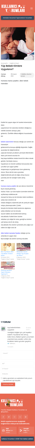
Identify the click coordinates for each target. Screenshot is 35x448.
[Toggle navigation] (31, 8)
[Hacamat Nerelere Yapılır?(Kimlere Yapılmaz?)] (8, 265)
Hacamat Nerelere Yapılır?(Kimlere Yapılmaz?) (6, 272)
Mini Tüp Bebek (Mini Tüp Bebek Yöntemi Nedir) (7, 253)
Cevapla (10, 347)
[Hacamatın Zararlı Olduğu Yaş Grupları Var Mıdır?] (23, 247)
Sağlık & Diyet (14, 63)
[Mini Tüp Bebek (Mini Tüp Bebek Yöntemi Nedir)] (8, 247)
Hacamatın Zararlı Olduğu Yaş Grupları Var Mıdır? (23, 253)
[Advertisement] (17, 103)
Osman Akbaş (3, 75)
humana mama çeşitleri (8, 186)
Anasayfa (4, 63)
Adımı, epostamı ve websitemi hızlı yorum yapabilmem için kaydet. (17, 379)
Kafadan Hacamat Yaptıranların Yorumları (17, 18)
